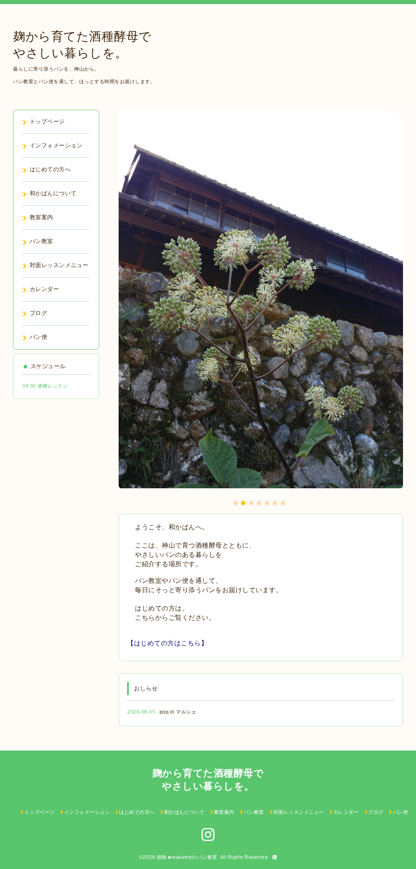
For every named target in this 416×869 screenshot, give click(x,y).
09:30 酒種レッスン (45, 386)
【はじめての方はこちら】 (167, 643)
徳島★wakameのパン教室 (187, 857)
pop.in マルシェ (178, 712)
